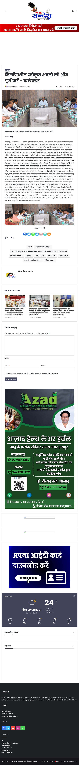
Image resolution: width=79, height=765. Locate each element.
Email (7, 366)
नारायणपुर (7, 70)
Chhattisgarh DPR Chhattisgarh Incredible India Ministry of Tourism (40, 251)
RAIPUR (52, 256)
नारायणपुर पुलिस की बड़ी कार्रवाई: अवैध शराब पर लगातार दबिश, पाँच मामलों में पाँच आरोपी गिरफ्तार (63, 312)
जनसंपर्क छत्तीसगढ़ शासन (32, 260)
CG (30, 247)
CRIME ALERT (17, 256)
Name (7, 358)
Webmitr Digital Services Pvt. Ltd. (66, 761)
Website (43, 366)
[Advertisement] (39, 49)
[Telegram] (37, 233)
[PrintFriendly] (45, 233)
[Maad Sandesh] (39, 10)
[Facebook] (25, 233)
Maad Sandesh (12, 86)
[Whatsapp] (33, 233)
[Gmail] (41, 233)
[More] (49, 233)
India (29, 256)
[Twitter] (29, 233)
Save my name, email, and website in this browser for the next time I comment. (32, 373)
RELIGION (64, 256)
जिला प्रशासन (50, 260)
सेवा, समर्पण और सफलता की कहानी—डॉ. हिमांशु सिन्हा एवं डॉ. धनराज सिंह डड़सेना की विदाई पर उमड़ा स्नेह (39, 312)
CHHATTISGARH (43, 247)
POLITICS (40, 256)
